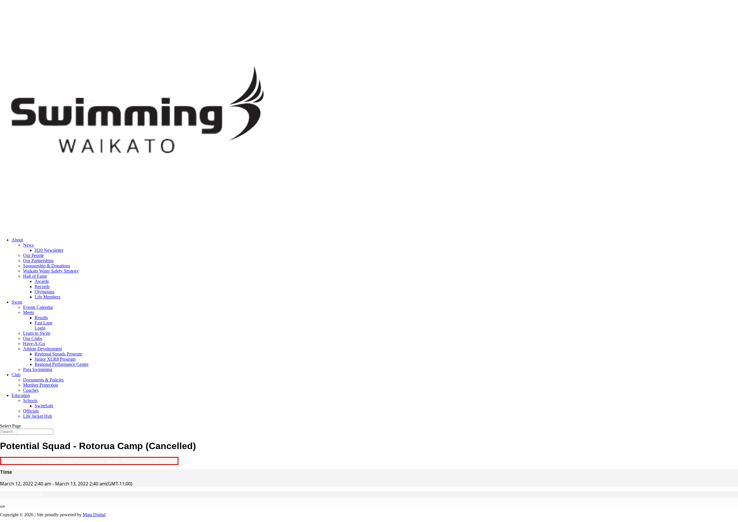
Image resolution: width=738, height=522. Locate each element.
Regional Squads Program (58, 353)
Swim (17, 302)
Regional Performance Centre (62, 364)
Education (21, 395)
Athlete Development (42, 348)
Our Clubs (32, 338)
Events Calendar (38, 307)
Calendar (9, 494)
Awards (42, 281)
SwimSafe (44, 405)
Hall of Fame (35, 276)
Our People (33, 255)
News (28, 245)
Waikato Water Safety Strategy (51, 270)
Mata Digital (94, 514)
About (17, 239)
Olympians (44, 291)
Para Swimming (37, 369)
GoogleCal (30, 494)
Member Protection (40, 385)
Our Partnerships (38, 260)
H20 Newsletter (49, 250)
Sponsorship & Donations (46, 265)
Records (42, 286)
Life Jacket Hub (37, 416)
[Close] (2, 506)
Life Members (47, 296)
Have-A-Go (34, 343)
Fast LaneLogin (43, 325)
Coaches (31, 390)
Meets (28, 312)
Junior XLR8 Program (55, 359)
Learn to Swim (36, 333)
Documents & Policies (43, 379)
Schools (30, 400)
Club (16, 374)
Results (41, 317)
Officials (31, 410)
